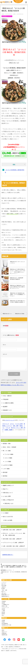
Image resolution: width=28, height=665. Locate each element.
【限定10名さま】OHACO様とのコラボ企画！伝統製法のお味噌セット (17, 301)
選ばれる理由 (4, 585)
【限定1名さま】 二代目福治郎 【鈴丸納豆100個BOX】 (16, 278)
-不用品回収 (4, 601)
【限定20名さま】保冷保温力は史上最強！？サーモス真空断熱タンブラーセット (17, 294)
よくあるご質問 (7, 496)
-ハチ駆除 (3, 610)
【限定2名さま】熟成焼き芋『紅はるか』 (21, 313)
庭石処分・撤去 (7, 443)
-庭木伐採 (3, 612)
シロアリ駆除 (6, 468)
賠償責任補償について (5, 594)
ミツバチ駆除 (8, 461)
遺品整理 (5, 406)
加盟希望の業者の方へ (7, 554)
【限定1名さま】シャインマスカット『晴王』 (8, 313)
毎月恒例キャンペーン (7, 16)
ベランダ (8, 427)
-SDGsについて (4, 631)
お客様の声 (3, 587)
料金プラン (5, 489)
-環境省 (3, 630)
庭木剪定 (5, 476)
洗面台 (21, 425)
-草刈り (3, 615)
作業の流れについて (8, 492)
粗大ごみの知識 (8, 520)
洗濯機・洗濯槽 (8, 429)
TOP (13, 566)
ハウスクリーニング (9, 420)
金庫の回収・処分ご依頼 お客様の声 (12, 529)
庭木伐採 (5, 472)
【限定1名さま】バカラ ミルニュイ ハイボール (17, 262)
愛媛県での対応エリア (8, 485)
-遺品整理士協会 (4, 634)
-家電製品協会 (4, 633)
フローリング (5, 423)
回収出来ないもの (9, 503)
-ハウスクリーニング (5, 607)
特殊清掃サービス (7, 410)
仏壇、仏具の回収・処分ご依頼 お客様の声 (14, 546)
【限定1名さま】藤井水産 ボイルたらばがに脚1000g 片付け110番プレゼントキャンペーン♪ (17, 287)
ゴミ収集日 (5, 513)
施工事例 (3, 588)
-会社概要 (3, 620)
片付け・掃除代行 (7, 395)
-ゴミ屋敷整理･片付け (5, 604)
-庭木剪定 (3, 613)
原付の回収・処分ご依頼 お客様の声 (12, 538)
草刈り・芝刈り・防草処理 (9, 447)
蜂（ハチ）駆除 (7, 450)
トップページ (4, 582)
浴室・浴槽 (15, 425)
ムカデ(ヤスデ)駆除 (7, 465)
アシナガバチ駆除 (9, 454)
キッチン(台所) (19, 423)
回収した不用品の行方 (8, 500)
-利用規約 (3, 621)
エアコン (12, 423)
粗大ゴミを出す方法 (8, 516)
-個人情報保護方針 (5, 623)
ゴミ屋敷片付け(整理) (8, 403)
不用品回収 (5, 399)
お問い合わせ (4, 593)
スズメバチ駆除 (8, 458)
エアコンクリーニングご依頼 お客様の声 (13, 542)
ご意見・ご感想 (4, 590)
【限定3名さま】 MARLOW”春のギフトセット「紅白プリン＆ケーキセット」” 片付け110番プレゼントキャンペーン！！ (17, 271)
